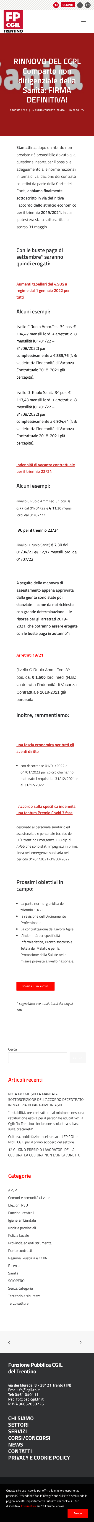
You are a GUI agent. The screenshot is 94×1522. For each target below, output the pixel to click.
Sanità (61, 110)
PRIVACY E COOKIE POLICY (39, 1457)
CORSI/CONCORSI (29, 1438)
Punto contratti (45, 110)
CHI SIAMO (21, 1418)
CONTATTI (20, 1451)
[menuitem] (63, 5)
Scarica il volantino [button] (35, 986)
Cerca (12, 1049)
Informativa (28, 1506)
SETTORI (18, 1424)
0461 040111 (27, 1395)
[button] (83, 21)
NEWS (15, 1444)
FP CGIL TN (78, 110)
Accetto (78, 1513)
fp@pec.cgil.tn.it (30, 1399)
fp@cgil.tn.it (29, 1390)
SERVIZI (17, 1431)
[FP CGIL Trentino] (13, 21)
